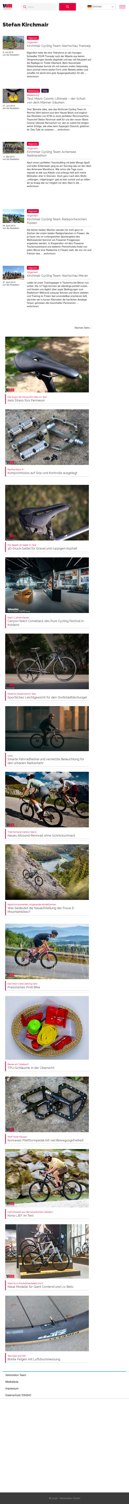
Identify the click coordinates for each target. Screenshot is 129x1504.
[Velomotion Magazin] (8, 6)
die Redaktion (13, 54)
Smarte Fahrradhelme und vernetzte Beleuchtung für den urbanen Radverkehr (46, 760)
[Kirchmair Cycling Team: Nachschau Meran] (13, 273)
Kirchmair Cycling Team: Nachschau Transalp (59, 44)
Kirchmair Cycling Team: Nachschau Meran (57, 274)
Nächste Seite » (83, 327)
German (97, 6)
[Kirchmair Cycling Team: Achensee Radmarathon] (13, 148)
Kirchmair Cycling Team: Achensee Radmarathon (51, 152)
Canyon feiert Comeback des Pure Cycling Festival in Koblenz (46, 621)
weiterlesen (33, 76)
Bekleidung (33, 90)
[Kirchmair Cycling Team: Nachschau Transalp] (13, 43)
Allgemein (32, 37)
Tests (45, 90)
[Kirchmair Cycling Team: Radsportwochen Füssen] (13, 216)
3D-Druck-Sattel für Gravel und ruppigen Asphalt (42, 547)
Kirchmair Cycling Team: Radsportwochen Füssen (57, 219)
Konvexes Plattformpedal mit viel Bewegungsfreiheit (45, 1139)
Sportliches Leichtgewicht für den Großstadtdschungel (47, 696)
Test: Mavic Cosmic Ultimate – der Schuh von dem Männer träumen (56, 99)
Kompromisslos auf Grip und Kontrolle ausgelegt (42, 471)
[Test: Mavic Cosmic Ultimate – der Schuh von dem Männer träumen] (13, 96)
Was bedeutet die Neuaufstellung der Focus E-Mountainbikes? (41, 908)
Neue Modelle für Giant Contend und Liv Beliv (41, 1285)
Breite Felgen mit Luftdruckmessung (34, 1358)
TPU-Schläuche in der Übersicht (31, 1066)
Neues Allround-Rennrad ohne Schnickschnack (41, 834)
